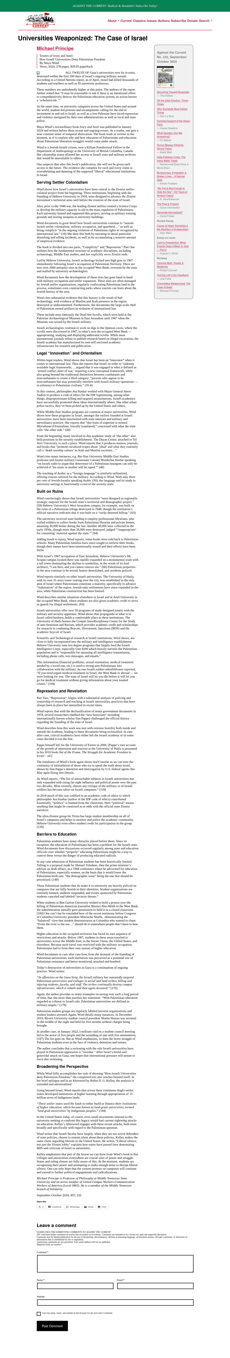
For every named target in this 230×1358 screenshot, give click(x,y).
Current (126, 20)
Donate (192, 20)
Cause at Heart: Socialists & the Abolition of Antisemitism (172, 227)
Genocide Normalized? (170, 212)
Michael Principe (55, 48)
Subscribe (178, 20)
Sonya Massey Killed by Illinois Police (170, 146)
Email (121, 1280)
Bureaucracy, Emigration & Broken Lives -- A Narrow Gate (172, 176)
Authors (164, 20)
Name (41, 1280)
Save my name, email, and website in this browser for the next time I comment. (77, 1313)
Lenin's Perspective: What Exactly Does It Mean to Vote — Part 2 (173, 246)
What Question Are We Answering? (169, 134)
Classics (139, 20)
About (112, 20)
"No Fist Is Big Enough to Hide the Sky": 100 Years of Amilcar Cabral (172, 191)
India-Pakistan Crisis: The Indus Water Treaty (171, 158)
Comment (42, 1252)
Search (204, 20)
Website (41, 1296)
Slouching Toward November (173, 92)
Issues (152, 20)
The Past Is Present (168, 204)
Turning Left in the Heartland (172, 275)
